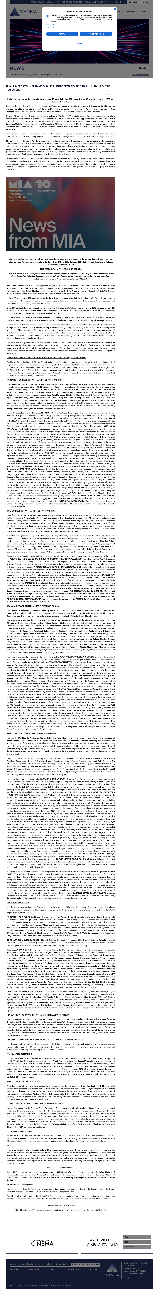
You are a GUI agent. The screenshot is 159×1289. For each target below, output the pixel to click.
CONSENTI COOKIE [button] (96, 34)
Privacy (10, 1285)
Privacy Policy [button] (52, 28)
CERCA (145, 2)
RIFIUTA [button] (62, 34)
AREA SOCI (132, 2)
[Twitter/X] (119, 2)
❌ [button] (114, 9)
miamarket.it (70, 1205)
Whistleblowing (56, 1285)
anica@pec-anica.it (136, 1273)
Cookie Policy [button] (52, 25)
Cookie (18, 1285)
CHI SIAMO (34, 1269)
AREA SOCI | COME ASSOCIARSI (86, 1264)
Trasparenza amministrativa (39, 1285)
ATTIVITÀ (14, 1269)
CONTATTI (144, 11)
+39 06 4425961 (133, 1268)
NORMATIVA (130, 11)
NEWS (119, 11)
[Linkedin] (123, 2)
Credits (25, 1285)
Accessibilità (67, 1285)
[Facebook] (111, 2)
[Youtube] (115, 2)
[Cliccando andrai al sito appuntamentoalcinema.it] (40, 1251)
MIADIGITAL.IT (45, 1196)
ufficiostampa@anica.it (140, 74)
